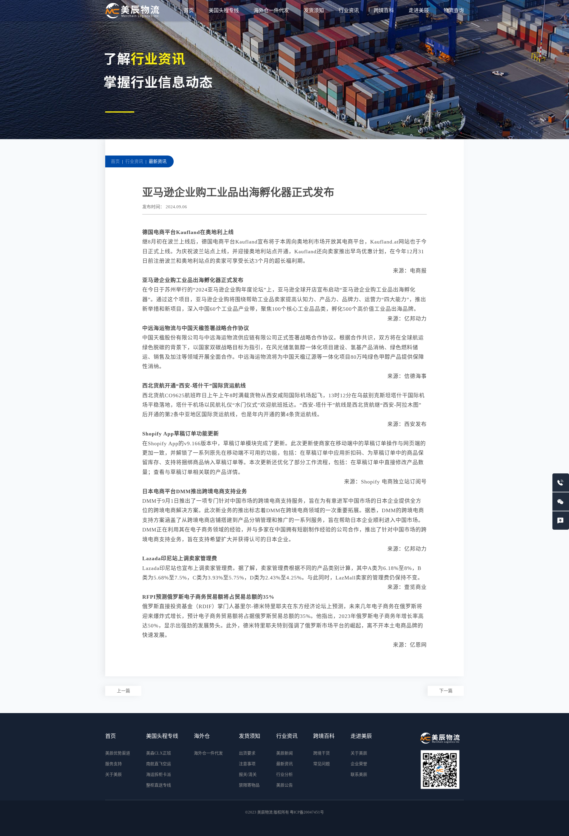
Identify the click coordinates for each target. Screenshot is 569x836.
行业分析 (284, 774)
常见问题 (321, 764)
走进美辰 (419, 10)
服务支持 (113, 764)
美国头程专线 (224, 10)
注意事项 (247, 764)
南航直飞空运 (158, 764)
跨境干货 (321, 753)
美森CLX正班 (158, 753)
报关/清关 (248, 774)
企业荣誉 (359, 764)
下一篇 (446, 690)
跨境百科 (384, 10)
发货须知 (314, 10)
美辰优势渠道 (117, 753)
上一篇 (123, 690)
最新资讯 (158, 161)
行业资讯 (349, 10)
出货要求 (247, 753)
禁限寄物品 (249, 785)
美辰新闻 (284, 753)
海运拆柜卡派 (158, 774)
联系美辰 (359, 774)
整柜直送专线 (158, 785)
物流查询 (454, 10)
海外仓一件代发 (271, 10)
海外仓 (202, 736)
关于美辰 (113, 774)
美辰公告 (284, 785)
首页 (189, 10)
